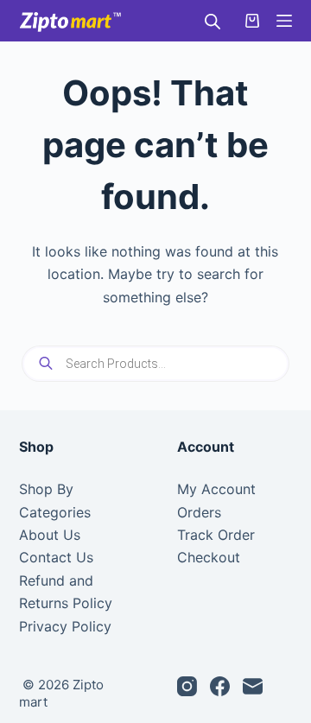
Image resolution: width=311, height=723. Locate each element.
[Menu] (284, 21)
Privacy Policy (65, 626)
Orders (199, 512)
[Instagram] (187, 686)
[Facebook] (220, 686)
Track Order (216, 534)
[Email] (253, 686)
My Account (216, 489)
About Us (49, 534)
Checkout (208, 557)
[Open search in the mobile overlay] (212, 21)
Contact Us (56, 557)
